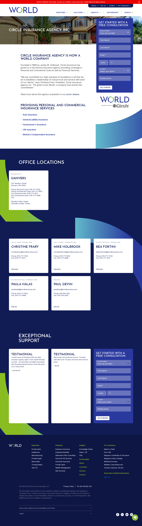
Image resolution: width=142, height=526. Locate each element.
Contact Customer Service (113, 468)
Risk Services (60, 471)
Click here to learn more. (94, 2)
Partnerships (112, 12)
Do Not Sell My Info (84, 486)
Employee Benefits (62, 452)
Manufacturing (37, 455)
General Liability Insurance (35, 119)
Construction (36, 449)
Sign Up (107, 477)
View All (34, 468)
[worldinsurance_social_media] (117, 514)
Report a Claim (109, 449)
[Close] (139, 2)
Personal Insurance (62, 462)
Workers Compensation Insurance (39, 134)
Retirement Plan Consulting (65, 455)
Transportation (37, 465)
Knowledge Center (86, 449)
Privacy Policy (68, 486)
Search (128, 12)
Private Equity (37, 458)
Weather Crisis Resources (113, 465)
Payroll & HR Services (63, 458)
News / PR (83, 452)
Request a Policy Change (113, 458)
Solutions (78, 12)
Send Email (20, 269)
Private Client (60, 465)
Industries (60, 12)
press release (72, 94)
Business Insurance (62, 449)
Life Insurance (29, 129)
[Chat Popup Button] (135, 517)
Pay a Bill (107, 452)
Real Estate (36, 462)
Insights (94, 12)
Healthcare (36, 452)
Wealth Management (63, 468)
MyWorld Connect (110, 462)
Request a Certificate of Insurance (116, 455)
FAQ (80, 455)
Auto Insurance (30, 115)
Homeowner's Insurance (34, 124)
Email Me (18, 306)
